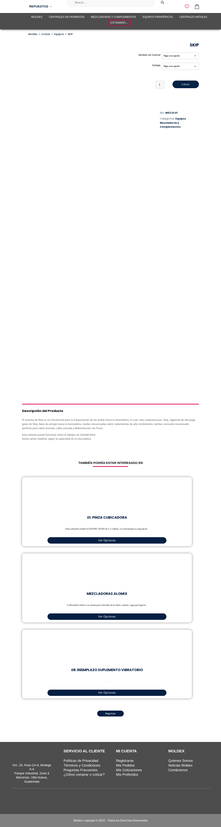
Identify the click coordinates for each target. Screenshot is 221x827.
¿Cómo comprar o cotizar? (84, 774)
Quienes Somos (180, 761)
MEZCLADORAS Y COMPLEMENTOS (113, 16)
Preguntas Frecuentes (81, 770)
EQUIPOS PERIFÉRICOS (158, 16)
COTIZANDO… (119, 22)
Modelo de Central (149, 54)
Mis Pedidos (125, 765)
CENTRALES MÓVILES (193, 16)
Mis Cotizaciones (129, 770)
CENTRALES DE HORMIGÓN (66, 16)
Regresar (110, 713)
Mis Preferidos (127, 774)
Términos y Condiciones (82, 765)
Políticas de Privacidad (81, 761)
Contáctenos (178, 770)
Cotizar (186, 84)
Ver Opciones (107, 540)
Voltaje (156, 65)
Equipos (180, 118)
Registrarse (125, 761)
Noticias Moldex (180, 765)
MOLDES (36, 16)
